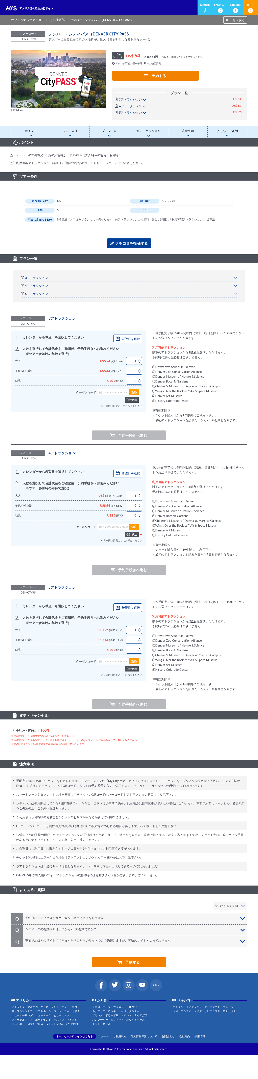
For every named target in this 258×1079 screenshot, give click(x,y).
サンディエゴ (69, 1006)
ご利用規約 (119, 1036)
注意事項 (188, 131)
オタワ (133, 1006)
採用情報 (200, 1036)
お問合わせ (168, 1036)
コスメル (228, 1006)
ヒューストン (61, 1015)
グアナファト (212, 1006)
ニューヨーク (43, 1015)
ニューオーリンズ (22, 1015)
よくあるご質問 (227, 131)
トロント (126, 1015)
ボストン (59, 1019)
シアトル (40, 1011)
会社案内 (184, 1036)
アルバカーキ (35, 1006)
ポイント (31, 131)
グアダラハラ (194, 1006)
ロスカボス (229, 1011)
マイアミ (72, 1019)
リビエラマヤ (212, 1011)
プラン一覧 (109, 131)
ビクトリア (117, 1019)
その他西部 (57, 20)
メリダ (198, 1011)
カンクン (178, 1006)
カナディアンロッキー (105, 1011)
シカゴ (52, 1011)
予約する (159, 75)
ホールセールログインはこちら (74, 1036)
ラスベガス (18, 1023)
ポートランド (43, 1019)
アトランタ (18, 1006)
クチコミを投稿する (131, 243)
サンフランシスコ (22, 1011)
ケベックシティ (130, 1011)
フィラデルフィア (22, 1019)
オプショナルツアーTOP (28, 20)
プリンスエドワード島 (105, 1015)
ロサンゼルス (35, 1023)
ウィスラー (119, 1006)
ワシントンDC (54, 1023)
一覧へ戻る (237, 20)
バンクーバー (100, 1019)
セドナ (76, 1011)
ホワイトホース (135, 1019)
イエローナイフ (101, 1006)
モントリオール (101, 1023)
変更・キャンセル (148, 131)
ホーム (104, 1036)
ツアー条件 (70, 131)
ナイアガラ (140, 1015)
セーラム (64, 1011)
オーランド (52, 1006)
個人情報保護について (144, 1036)
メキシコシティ (182, 1011)
